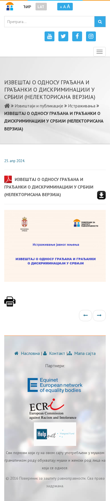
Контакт (56, 353)
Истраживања (81, 105)
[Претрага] (99, 21)
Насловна (30, 353)
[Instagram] (91, 36)
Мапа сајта (84, 353)
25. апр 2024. (14, 160)
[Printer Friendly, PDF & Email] (10, 304)
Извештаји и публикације (39, 105)
